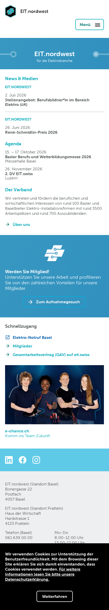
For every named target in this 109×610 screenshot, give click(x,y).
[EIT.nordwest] (10, 18)
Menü (86, 24)
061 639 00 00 (18, 537)
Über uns (21, 224)
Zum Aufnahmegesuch (58, 301)
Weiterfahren (54, 596)
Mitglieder (22, 346)
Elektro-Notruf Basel (32, 337)
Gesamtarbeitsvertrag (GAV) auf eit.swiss (51, 354)
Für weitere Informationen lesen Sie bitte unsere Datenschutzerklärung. (42, 574)
